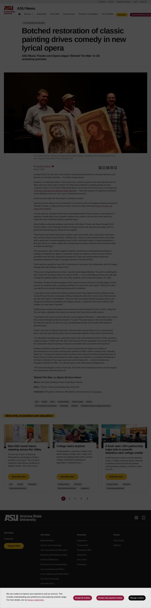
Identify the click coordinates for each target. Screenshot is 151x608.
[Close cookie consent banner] (146, 592)
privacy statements (36, 600)
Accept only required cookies (110, 598)
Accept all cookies (82, 598)
